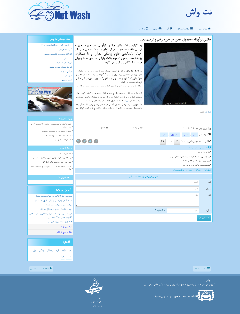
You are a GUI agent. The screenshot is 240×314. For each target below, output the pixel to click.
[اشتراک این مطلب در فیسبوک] (96, 142)
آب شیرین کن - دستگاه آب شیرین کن (56, 45)
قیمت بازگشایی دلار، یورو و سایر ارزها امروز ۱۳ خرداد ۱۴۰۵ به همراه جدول (51, 125)
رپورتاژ (50, 250)
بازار (194, 135)
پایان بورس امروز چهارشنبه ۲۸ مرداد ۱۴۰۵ (196, 161)
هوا (62, 257)
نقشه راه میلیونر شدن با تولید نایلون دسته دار (56, 131)
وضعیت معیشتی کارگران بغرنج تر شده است (196, 165)
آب (167, 29)
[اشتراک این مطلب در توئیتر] (90, 142)
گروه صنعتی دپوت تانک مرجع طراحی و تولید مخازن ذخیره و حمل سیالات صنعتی (50, 215)
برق (34, 250)
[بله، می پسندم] (177, 142)
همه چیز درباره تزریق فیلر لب (60, 221)
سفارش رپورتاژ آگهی (63, 232)
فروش (126, 101)
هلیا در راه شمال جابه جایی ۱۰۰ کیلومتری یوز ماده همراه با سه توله (51, 168)
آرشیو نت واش (97, 305)
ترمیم (186, 135)
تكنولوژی (174, 135)
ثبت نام (208, 112)
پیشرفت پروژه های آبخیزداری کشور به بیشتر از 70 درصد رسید (189, 156)
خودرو (156, 29)
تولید (164, 135)
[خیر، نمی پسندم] (163, 142)
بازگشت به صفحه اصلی (40, 269)
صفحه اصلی (203, 29)
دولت (68, 257)
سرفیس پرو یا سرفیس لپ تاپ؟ (59, 205)
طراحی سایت (66, 71)
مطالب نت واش (183, 29)
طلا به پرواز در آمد (204, 152)
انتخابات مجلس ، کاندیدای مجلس (58, 54)
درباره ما (142, 29)
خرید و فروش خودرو (63, 63)
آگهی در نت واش (96, 301)
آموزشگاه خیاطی (65, 49)
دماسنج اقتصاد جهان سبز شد (61, 139)
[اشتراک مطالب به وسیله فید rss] (78, 142)
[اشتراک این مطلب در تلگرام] (84, 142)
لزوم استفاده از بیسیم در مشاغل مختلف (56, 209)
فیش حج (68, 76)
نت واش (198, 12)
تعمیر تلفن (67, 58)
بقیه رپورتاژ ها (66, 227)
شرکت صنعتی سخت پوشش (60, 67)
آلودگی (42, 250)
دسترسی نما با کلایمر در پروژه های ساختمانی (56, 135)
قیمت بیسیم (67, 80)
